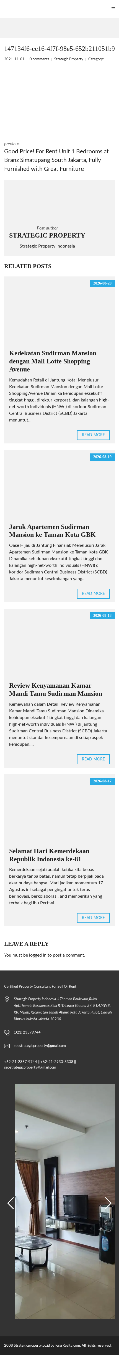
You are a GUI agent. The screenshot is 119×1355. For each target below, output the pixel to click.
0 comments (39, 59)
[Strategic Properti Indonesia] (3, 9)
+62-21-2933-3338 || (58, 1062)
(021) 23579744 (27, 1032)
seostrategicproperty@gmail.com (40, 1046)
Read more (93, 435)
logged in (37, 955)
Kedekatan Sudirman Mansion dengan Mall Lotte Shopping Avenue (52, 361)
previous (56, 157)
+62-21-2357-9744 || (22, 1062)
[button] (10, 1203)
